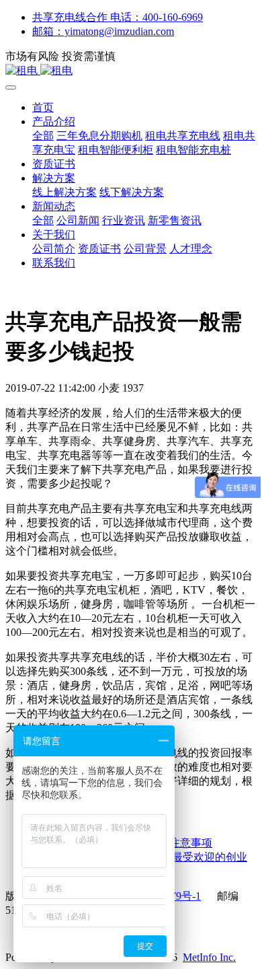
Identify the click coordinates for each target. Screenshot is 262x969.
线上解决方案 (64, 192)
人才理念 (190, 248)
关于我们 (53, 234)
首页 (43, 107)
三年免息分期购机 (99, 135)
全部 (43, 135)
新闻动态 (53, 206)
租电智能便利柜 (115, 149)
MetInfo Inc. (209, 957)
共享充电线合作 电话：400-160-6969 (117, 17)
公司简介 (53, 248)
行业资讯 (123, 220)
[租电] (131, 71)
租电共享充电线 (182, 135)
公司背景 (145, 248)
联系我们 (53, 262)
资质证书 (53, 164)
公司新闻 (77, 220)
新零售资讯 (175, 220)
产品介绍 (53, 121)
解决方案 (53, 178)
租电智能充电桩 (193, 149)
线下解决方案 (131, 192)
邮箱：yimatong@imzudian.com (103, 31)
